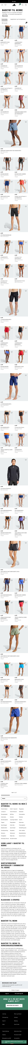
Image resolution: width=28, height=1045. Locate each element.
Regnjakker (13, 822)
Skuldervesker (13, 838)
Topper (2, 822)
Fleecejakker (22, 825)
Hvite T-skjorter (14, 809)
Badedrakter (4, 827)
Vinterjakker (22, 814)
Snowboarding (4, 830)
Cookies (4, 1034)
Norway (16, 1043)
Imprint (4, 1020)
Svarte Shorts (22, 835)
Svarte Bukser (13, 811)
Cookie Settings (5, 1031)
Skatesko (21, 811)
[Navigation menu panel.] (2, 5)
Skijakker (12, 830)
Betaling (16, 1020)
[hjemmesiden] (14, 5)
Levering (4, 1013)
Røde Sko (12, 835)
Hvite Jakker (22, 830)
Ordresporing (5, 1017)
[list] (14, 19)
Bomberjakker (4, 819)
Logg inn (7, 993)
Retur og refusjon (17, 1013)
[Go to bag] (25, 5)
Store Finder (16, 1024)
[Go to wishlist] (5, 5)
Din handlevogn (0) (19, 993)
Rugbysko (21, 809)
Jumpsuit (3, 811)
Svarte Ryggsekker (22, 820)
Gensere (3, 833)
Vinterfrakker (4, 809)
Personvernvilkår (17, 1034)
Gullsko (12, 817)
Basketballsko (22, 833)
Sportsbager (4, 825)
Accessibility (17, 1038)
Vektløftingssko (22, 827)
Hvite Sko (12, 825)
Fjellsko (21, 817)
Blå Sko (12, 814)
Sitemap (16, 1017)
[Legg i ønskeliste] (12, 28)
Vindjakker (3, 835)
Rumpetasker (4, 814)
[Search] (22, 5)
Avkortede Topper (3, 817)
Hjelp (3, 1024)
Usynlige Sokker (14, 819)
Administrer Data (17, 1031)
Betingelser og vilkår (6, 1038)
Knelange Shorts (5, 838)
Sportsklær (12, 827)
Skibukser (12, 833)
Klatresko (21, 822)
